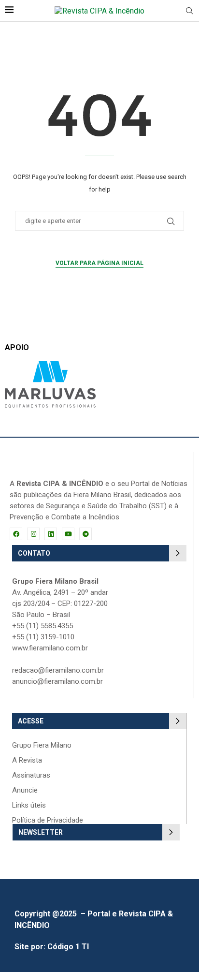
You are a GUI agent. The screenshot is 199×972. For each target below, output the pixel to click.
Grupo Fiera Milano (41, 745)
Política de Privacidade (47, 820)
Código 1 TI (68, 946)
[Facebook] (16, 534)
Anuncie (25, 790)
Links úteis (29, 805)
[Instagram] (33, 534)
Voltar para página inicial (99, 263)
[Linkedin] (50, 534)
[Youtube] (68, 534)
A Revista (27, 760)
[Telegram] (85, 534)
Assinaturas (31, 775)
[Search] (189, 11)
